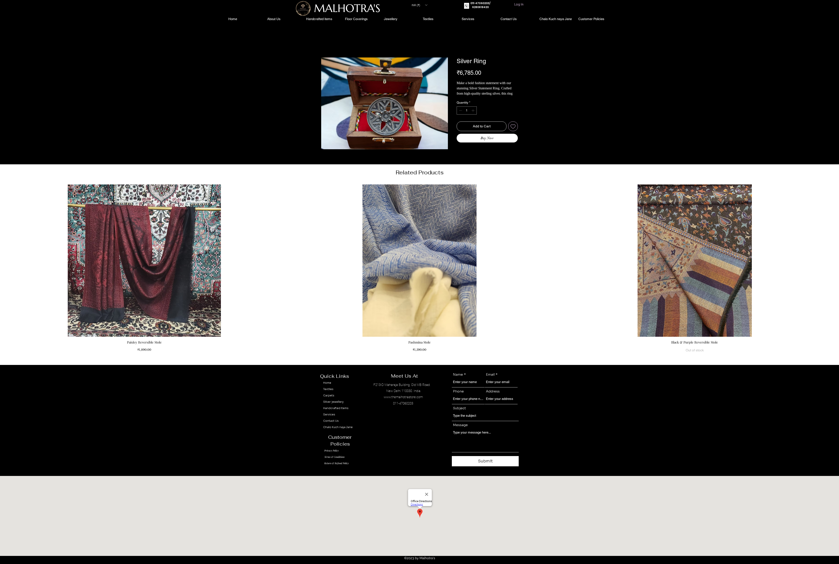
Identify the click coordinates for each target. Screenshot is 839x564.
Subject (459, 413)
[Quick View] (144, 266)
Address (493, 397)
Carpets (328, 401)
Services (329, 420)
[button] (419, 5)
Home (326, 42)
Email (490, 380)
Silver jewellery (333, 407)
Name (458, 380)
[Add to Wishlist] (513, 132)
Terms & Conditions (334, 462)
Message (460, 430)
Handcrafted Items (335, 413)
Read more (463, 99)
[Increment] (473, 116)
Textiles (328, 394)
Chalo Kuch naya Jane (338, 432)
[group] (419, 274)
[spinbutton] (467, 116)
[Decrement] (460, 116)
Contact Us (331, 426)
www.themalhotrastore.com (403, 403)
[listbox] (419, 5)
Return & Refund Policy (336, 468)
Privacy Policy (331, 456)
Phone (458, 397)
